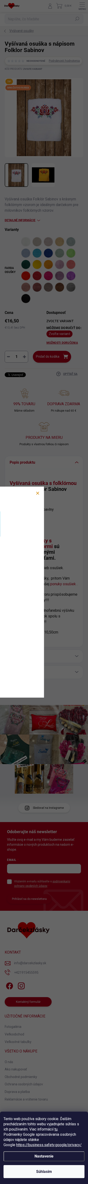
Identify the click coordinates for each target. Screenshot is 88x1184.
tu (55, 1129)
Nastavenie (44, 1156)
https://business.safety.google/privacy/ (49, 1145)
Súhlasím (44, 1171)
